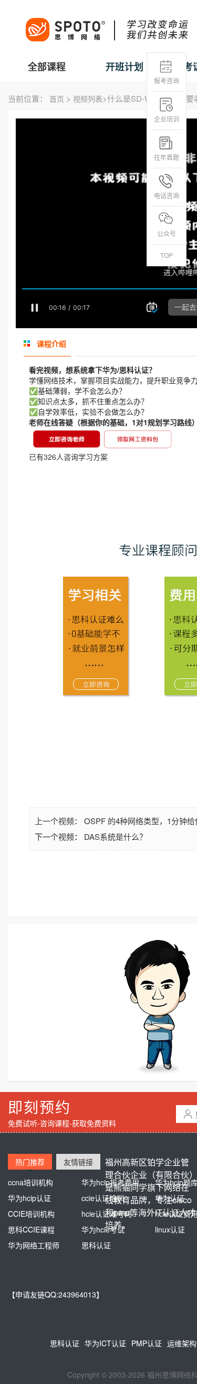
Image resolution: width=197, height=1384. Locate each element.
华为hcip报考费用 (110, 1182)
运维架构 (181, 1343)
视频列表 (87, 98)
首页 (56, 98)
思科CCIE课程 (31, 1229)
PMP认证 (146, 1343)
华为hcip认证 (29, 1198)
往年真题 (166, 157)
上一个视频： (59, 820)
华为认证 (169, 1198)
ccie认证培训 (102, 1198)
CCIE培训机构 (31, 1213)
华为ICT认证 (105, 1343)
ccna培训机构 (30, 1182)
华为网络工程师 (33, 1245)
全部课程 (47, 66)
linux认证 (170, 1229)
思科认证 (96, 1245)
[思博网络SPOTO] (106, 24)
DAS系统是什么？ (115, 836)
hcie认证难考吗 (106, 1213)
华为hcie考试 (103, 1229)
